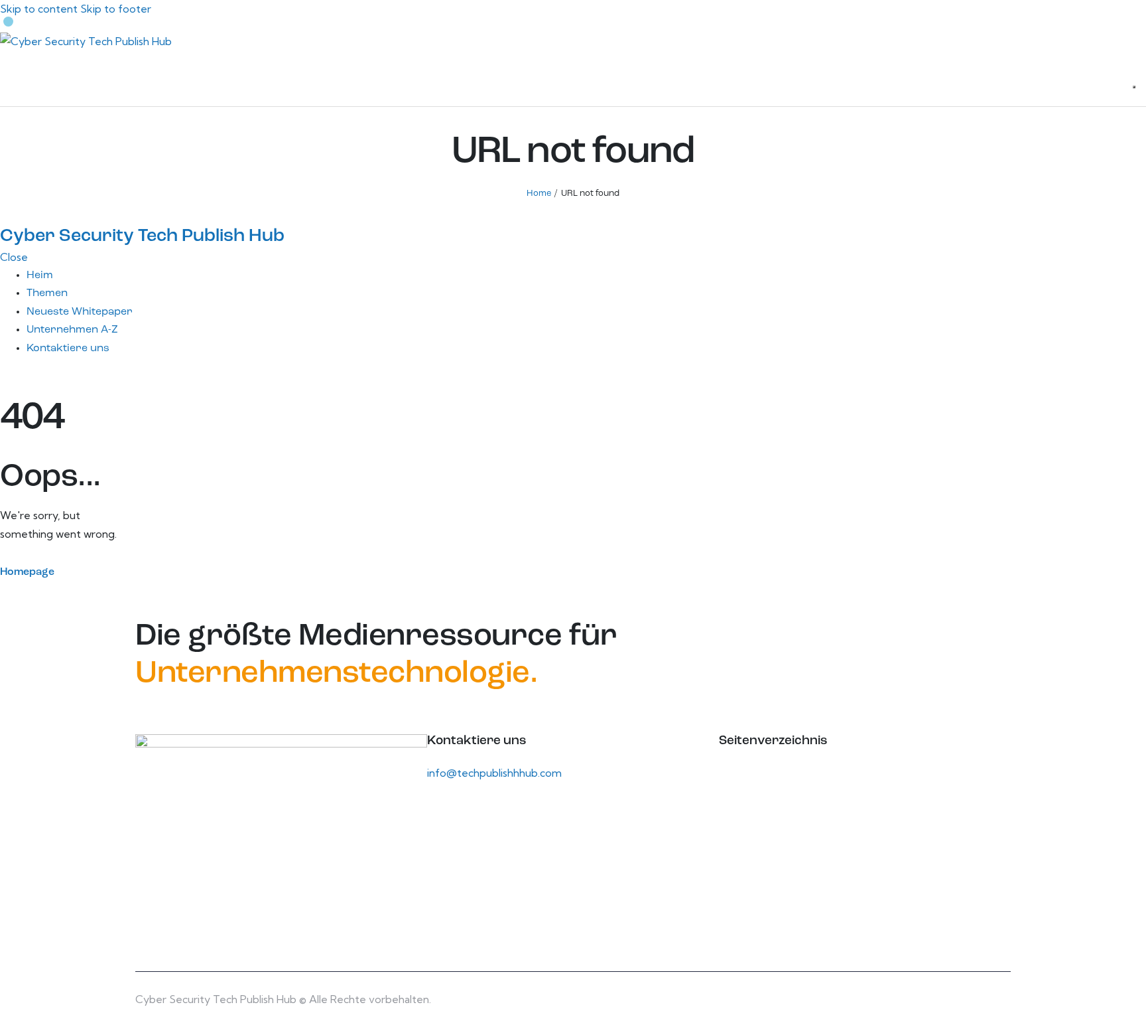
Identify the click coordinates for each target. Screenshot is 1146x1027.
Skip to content (39, 8)
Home (539, 193)
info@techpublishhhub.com (494, 772)
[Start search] (1134, 87)
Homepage (27, 572)
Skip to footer (115, 8)
